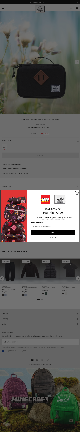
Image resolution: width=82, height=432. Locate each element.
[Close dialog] (76, 193)
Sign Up (53, 232)
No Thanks (53, 238)
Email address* (37, 222)
